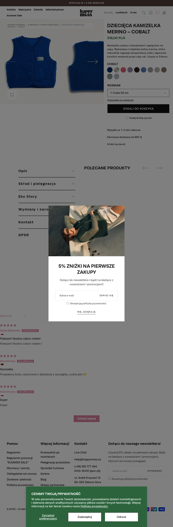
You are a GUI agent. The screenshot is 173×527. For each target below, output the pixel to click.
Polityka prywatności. (94, 506)
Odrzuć (121, 517)
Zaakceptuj (85, 517)
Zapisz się (107, 295)
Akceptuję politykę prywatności (88, 303)
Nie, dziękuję (86, 312)
